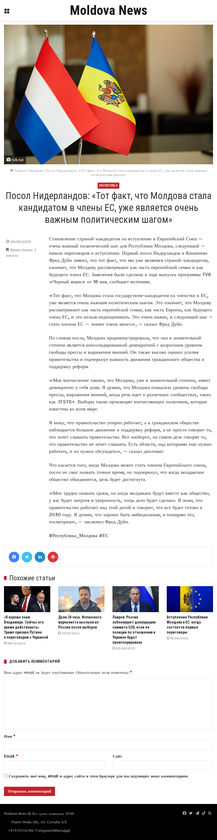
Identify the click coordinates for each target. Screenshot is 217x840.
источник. (140, 281)
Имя (10, 736)
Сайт (117, 756)
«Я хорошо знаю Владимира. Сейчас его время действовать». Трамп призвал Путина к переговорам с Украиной (26, 627)
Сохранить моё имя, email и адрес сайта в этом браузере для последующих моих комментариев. (98, 776)
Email (11, 756)
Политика (36, 170)
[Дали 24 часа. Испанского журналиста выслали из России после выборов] (81, 599)
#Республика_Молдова (73, 535)
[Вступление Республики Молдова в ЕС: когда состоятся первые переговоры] (190, 599)
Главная (19, 170)
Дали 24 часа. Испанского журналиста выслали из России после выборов (80, 622)
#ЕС (103, 535)
